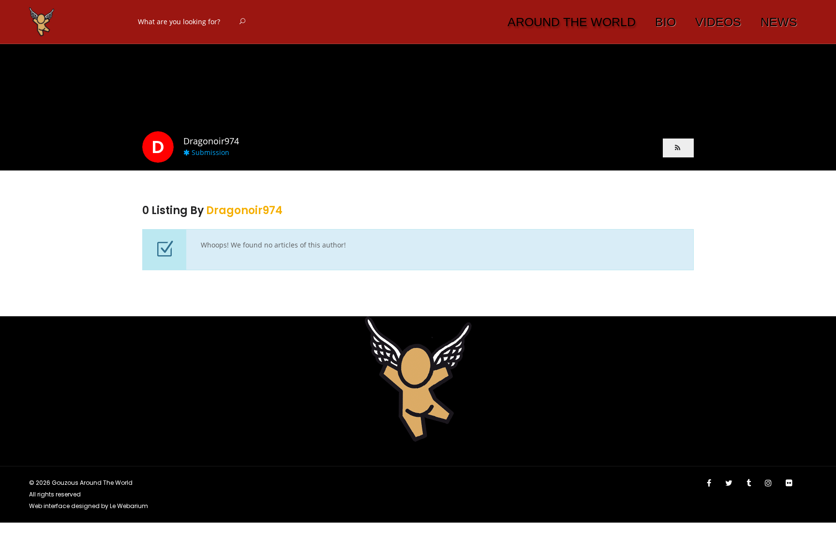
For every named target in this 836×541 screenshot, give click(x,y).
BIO (665, 22)
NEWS (779, 22)
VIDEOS (718, 22)
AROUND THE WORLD (572, 22)
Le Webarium (129, 506)
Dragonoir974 (244, 210)
